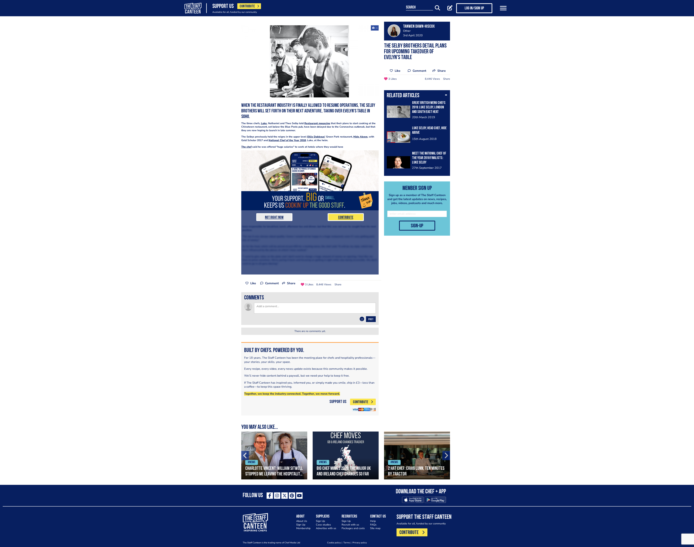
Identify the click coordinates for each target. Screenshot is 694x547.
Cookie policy (334, 542)
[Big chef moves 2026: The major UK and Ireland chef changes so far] (346, 455)
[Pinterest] (292, 495)
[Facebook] (270, 495)
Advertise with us (326, 528)
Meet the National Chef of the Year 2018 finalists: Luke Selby (429, 158)
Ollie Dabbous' (316, 136)
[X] (284, 495)
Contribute (345, 217)
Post (370, 319)
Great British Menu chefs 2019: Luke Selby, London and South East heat (428, 107)
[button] (417, 96)
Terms (346, 542)
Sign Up (300, 524)
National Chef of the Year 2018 (287, 140)
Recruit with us (350, 524)
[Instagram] (277, 495)
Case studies (323, 524)
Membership (303, 528)
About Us (301, 521)
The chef (246, 147)
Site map (375, 528)
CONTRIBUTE (247, 6)
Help (373, 521)
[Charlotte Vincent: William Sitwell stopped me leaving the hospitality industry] (274, 455)
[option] (274, 455)
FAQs (373, 524)
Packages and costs (353, 528)
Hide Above (360, 136)
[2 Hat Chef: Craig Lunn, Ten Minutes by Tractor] (417, 455)
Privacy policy (359, 542)
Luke (264, 123)
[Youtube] (299, 495)
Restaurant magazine (317, 123)
